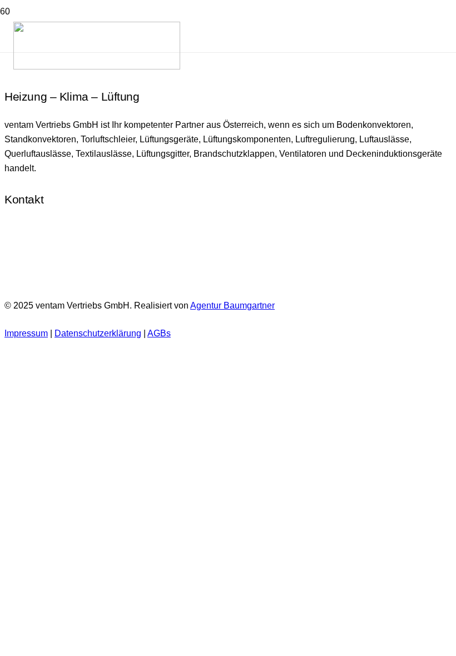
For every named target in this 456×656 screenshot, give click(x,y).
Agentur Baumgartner (232, 305)
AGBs (159, 333)
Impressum (26, 333)
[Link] (96, 66)
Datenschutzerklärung (97, 333)
